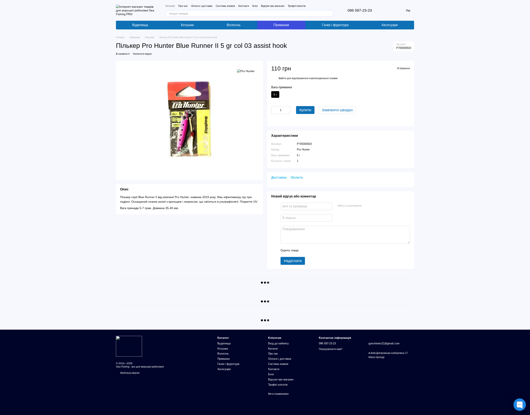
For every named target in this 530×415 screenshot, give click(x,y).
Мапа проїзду (376, 357)
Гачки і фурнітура (335, 25)
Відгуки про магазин (272, 6)
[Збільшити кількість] (287, 110)
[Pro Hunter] (246, 71)
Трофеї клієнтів (297, 6)
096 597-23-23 (360, 10)
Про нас (183, 6)
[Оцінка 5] (332, 250)
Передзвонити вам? (330, 349)
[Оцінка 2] (312, 250)
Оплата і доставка (201, 6)
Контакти (243, 6)
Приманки (281, 25)
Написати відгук (142, 53)
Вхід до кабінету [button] (278, 343)
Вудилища (140, 25)
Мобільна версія (130, 372)
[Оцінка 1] (305, 250)
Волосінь (234, 25)
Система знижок (225, 6)
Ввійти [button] (282, 78)
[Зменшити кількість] (274, 110)
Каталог (170, 6)
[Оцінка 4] (325, 250)
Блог (255, 6)
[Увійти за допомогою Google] (372, 205)
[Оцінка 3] (318, 250)
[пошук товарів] (330, 13)
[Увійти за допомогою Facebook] (366, 205)
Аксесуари (390, 25)
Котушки (187, 25)
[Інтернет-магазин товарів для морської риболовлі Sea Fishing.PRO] (129, 346)
